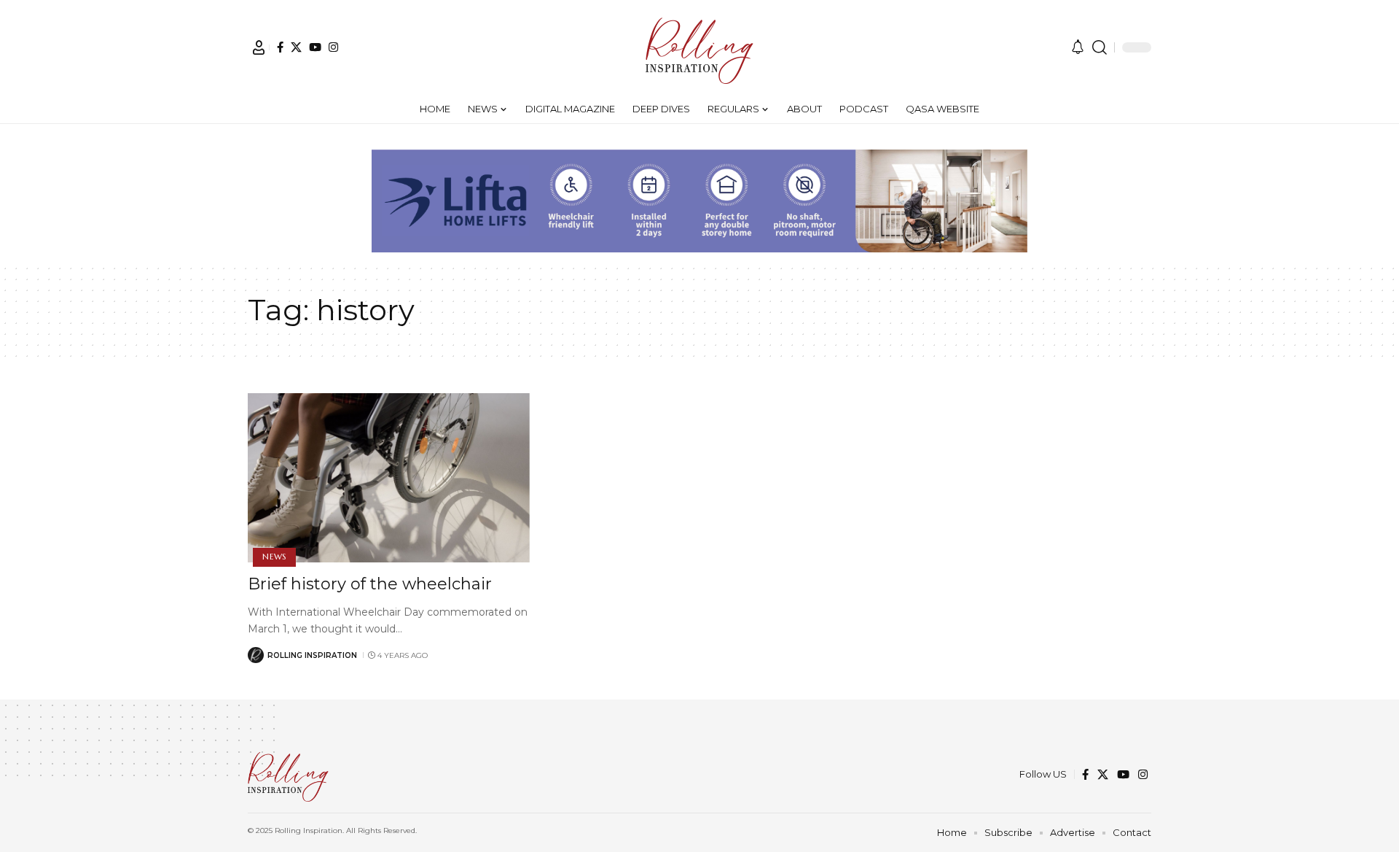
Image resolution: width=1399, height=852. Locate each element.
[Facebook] (280, 47)
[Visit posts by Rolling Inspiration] (256, 655)
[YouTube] (315, 47)
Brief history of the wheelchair (370, 584)
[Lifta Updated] (699, 199)
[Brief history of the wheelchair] (389, 477)
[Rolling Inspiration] (699, 47)
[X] (296, 47)
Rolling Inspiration (312, 655)
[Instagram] (333, 47)
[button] (258, 47)
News (274, 556)
